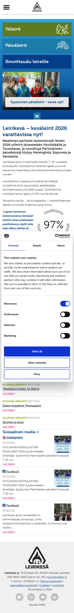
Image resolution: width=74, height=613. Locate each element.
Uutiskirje (58, 585)
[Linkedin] (54, 597)
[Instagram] (31, 597)
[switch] (65, 314)
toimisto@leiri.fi (57, 577)
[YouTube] (43, 597)
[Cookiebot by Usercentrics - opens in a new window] (55, 236)
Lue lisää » (9, 393)
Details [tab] (37, 245)
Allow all (37, 351)
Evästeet (45, 585)
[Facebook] (19, 597)
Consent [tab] (13, 245)
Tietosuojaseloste (51, 581)
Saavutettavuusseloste (23, 585)
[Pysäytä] (37, 116)
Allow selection (37, 362)
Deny (37, 374)
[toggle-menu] (6, 7)
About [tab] (61, 245)
